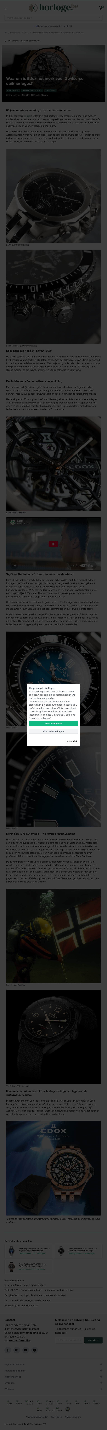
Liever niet (72, 741)
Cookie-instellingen (53, 731)
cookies (33, 694)
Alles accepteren (53, 723)
